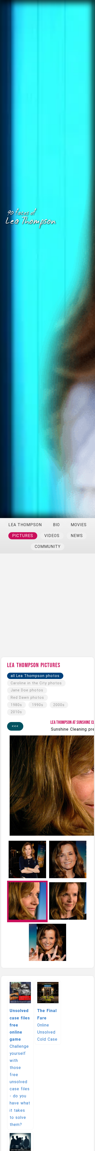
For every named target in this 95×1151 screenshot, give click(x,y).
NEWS (77, 535)
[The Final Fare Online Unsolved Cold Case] (48, 982)
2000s (59, 705)
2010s (16, 712)
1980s (16, 705)
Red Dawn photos (27, 697)
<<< (15, 726)
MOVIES (79, 525)
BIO (56, 525)
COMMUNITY (48, 546)
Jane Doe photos (27, 690)
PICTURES (22, 535)
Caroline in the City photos (36, 683)
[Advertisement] (47, 607)
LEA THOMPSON (25, 525)
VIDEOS (52, 535)
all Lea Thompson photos (35, 676)
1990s (37, 705)
